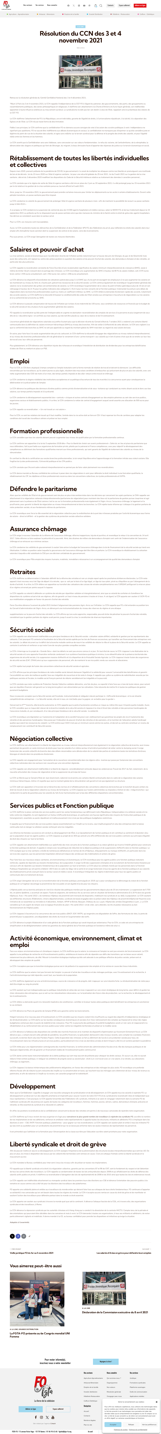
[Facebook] (68, 5)
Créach (53, 1423)
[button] (157, 1402)
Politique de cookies (121, 1430)
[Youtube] (84, 5)
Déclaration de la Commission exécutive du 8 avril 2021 (115, 1312)
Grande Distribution (28, 1329)
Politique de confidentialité (138, 1430)
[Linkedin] (79, 5)
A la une (80, 26)
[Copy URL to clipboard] (29, 1236)
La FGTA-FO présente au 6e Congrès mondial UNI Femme (40, 1335)
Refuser (131, 1425)
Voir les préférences (149, 1425)
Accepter (113, 1425)
